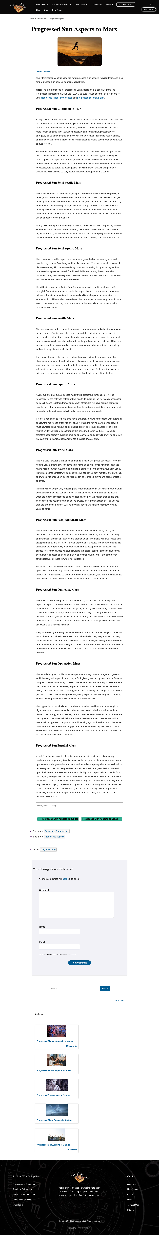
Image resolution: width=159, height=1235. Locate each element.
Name (43, 927)
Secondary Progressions (57, 831)
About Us (131, 1184)
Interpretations (123, 4)
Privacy (130, 1210)
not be (65, 879)
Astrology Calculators (22, 1189)
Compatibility (97, 4)
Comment (44, 890)
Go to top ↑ (119, 1000)
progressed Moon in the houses (56, 98)
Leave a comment (43, 71)
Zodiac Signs (80, 4)
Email (42, 942)
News (129, 1200)
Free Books (18, 1205)
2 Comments (71, 1046)
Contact (130, 1194)
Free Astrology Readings (24, 1184)
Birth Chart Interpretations (24, 1194)
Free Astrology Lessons (23, 1200)
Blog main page (48, 849)
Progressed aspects (54, 836)
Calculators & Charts (60, 4)
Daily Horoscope (149, 9)
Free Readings (42, 4)
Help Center (57, 10)
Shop (46, 10)
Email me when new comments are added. (59, 954)
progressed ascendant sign (90, 98)
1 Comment (72, 1150)
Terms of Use (133, 1205)
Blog (38, 10)
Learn (108, 4)
